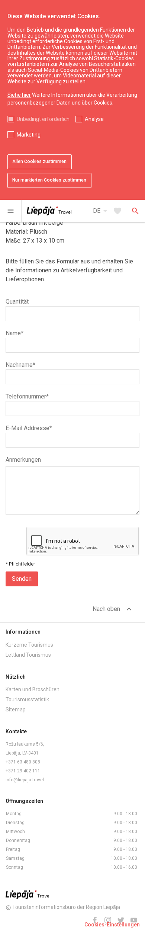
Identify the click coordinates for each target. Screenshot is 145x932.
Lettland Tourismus (28, 655)
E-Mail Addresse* (29, 428)
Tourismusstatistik (27, 699)
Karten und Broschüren (32, 689)
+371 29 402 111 (23, 771)
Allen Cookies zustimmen (39, 161)
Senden (22, 578)
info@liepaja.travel (25, 779)
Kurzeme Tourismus (29, 645)
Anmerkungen (23, 459)
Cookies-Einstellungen (112, 925)
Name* (14, 333)
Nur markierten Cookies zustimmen (49, 180)
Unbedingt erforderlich (43, 119)
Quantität (17, 301)
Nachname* (20, 364)
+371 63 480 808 (23, 762)
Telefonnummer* (27, 396)
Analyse (94, 119)
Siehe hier (19, 95)
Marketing (29, 135)
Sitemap (16, 709)
